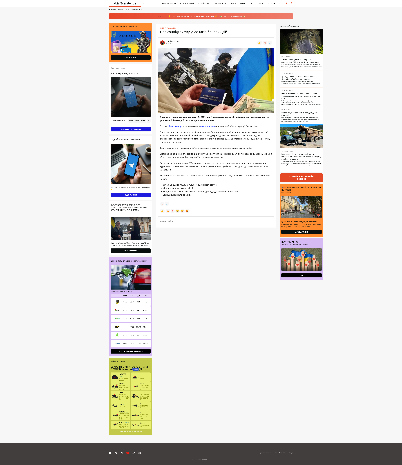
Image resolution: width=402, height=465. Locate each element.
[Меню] (144, 3)
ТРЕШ (261, 3)
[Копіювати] (270, 43)
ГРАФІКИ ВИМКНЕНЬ (168, 3)
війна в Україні (166, 221)
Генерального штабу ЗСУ (134, 431)
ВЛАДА (242, 3)
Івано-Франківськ (280, 453)
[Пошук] (292, 3)
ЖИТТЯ (233, 3)
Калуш (291, 453)
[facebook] (110, 453)
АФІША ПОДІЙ (301, 232)
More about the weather (130, 129)
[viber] (122, 453)
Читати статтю (130, 251)
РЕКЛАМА (271, 3)
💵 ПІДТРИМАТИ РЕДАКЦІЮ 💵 (232, 16)
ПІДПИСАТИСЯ (130, 195)
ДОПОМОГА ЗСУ (131, 57)
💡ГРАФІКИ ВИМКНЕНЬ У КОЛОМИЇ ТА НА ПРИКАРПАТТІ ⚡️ (193, 16)
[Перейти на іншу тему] (286, 3)
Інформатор (175, 126)
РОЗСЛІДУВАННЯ (220, 3)
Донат (301, 275)
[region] (131, 126)
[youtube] (127, 453)
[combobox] (139, 120)
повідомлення (207, 126)
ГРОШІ (252, 3)
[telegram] (116, 453)
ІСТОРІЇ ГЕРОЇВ (203, 3)
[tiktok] (133, 453)
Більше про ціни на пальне (130, 351)
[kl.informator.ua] (125, 3)
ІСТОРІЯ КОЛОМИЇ (187, 3)
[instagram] (139, 453)
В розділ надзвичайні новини (301, 177)
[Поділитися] (265, 43)
